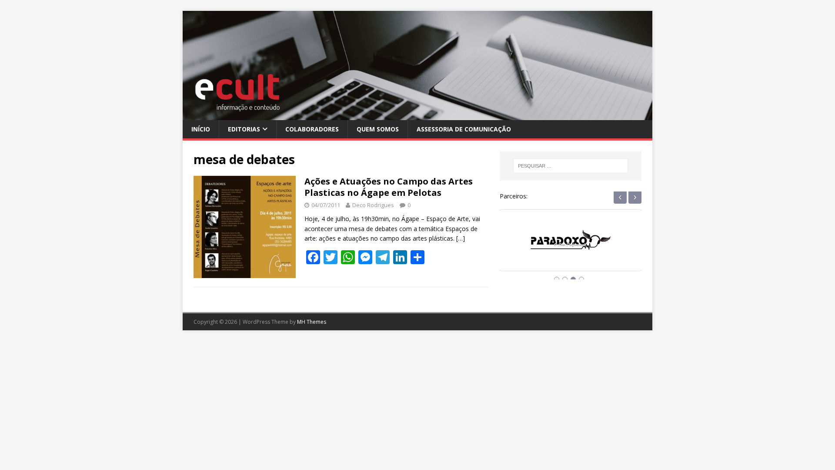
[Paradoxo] (570, 248)
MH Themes (311, 322)
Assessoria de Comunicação (464, 129)
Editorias (244, 129)
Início (200, 129)
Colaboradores (312, 129)
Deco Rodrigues (373, 205)
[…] (460, 238)
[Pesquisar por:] (571, 165)
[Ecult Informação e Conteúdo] (417, 115)
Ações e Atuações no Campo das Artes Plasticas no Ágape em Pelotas (388, 186)
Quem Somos (378, 129)
